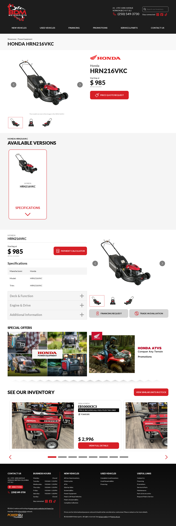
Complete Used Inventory (109, 478)
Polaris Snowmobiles (71, 500)
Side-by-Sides (68, 487)
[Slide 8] (124, 457)
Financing (74, 28)
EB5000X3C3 (87, 406)
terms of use (115, 517)
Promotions (100, 28)
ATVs (66, 484)
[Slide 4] (83, 457)
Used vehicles (47, 28)
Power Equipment (25, 39)
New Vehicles (19, 28)
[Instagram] (157, 14)
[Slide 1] (52, 457)
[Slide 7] (114, 457)
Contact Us (157, 28)
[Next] (165, 457)
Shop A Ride (22, 511)
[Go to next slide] (80, 84)
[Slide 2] (62, 457)
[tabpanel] (45, 487)
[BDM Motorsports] (17, 12)
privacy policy (103, 517)
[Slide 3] (72, 457)
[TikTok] (165, 14)
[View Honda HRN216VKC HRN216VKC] (15, 122)
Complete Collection (71, 503)
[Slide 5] (93, 457)
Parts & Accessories (144, 493)
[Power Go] (31, 516)
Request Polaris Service (145, 497)
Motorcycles (68, 481)
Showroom (12, 39)
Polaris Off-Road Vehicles (73, 497)
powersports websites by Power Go (41, 508)
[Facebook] (161, 14)
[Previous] (10, 457)
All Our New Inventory (71, 478)
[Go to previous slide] (13, 84)
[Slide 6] (103, 457)
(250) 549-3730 (128, 14)
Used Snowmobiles (107, 481)
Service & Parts (129, 28)
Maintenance (141, 490)
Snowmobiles (68, 490)
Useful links (144, 473)
